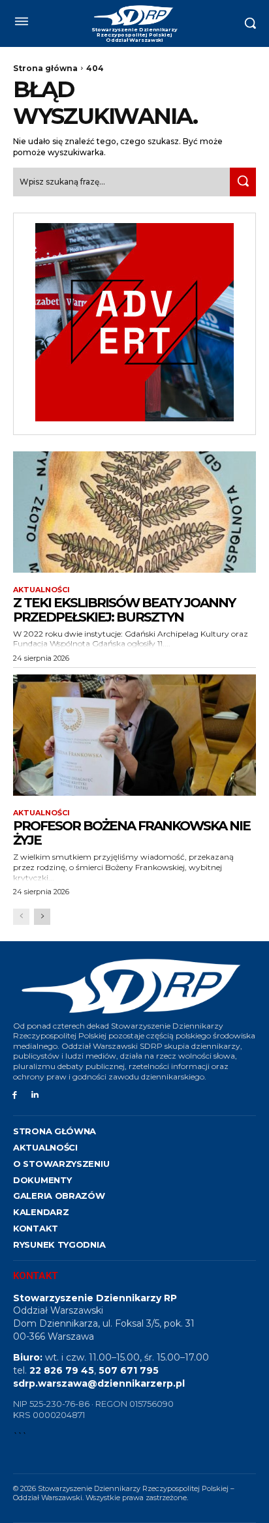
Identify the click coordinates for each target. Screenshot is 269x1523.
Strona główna (45, 68)
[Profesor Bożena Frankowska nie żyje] (134, 735)
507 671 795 (129, 1370)
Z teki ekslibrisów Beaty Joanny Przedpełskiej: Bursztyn (124, 610)
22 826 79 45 (61, 1370)
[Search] (243, 182)
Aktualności (41, 590)
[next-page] (42, 917)
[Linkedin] (35, 1095)
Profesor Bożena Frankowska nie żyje (131, 833)
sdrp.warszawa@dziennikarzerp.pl (99, 1383)
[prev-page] (21, 917)
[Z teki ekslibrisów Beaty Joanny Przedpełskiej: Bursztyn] (134, 512)
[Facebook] (15, 1095)
